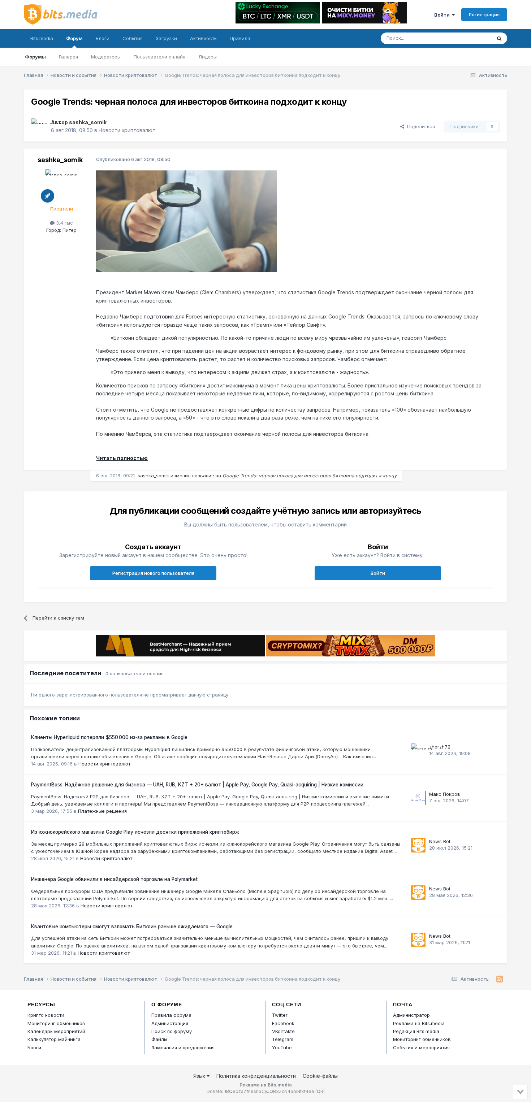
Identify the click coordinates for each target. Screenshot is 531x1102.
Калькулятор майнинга (54, 1039)
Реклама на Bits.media (419, 1023)
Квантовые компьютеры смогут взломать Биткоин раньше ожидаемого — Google (132, 926)
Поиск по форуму (171, 1031)
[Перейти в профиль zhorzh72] (418, 750)
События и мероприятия (421, 1047)
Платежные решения (102, 811)
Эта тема (471, 38)
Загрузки (166, 38)
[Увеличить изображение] (186, 221)
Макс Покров (444, 794)
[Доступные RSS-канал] (499, 979)
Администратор (411, 1015)
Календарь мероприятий (56, 1031)
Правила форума (171, 1015)
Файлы (159, 1039)
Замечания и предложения (183, 1047)
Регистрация (484, 14)
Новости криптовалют (127, 130)
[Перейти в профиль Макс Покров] (418, 798)
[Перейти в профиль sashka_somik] (39, 126)
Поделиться (419, 126)
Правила (240, 38)
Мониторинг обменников (56, 1023)
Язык (200, 1076)
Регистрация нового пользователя (153, 573)
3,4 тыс (64, 223)
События (132, 38)
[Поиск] (499, 38)
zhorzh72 (439, 747)
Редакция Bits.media (416, 1031)
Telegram (282, 1039)
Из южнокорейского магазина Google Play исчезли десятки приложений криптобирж (135, 832)
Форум (74, 38)
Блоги (102, 38)
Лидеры (207, 57)
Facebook (283, 1023)
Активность (203, 38)
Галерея (68, 57)
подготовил (159, 316)
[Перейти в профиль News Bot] (418, 845)
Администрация (169, 1023)
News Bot (439, 841)
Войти (443, 15)
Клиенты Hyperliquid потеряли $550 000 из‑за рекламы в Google (109, 737)
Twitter (280, 1015)
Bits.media (41, 38)
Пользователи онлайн (159, 57)
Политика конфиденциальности (256, 1076)
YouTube (282, 1047)
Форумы (35, 57)
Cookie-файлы (320, 1076)
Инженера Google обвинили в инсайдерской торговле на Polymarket (114, 879)
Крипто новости (45, 1015)
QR (320, 1091)
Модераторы (106, 57)
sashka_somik (88, 122)
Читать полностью (122, 458)
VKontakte (283, 1031)
